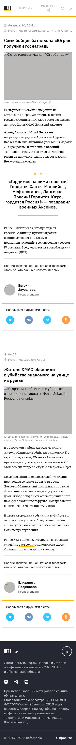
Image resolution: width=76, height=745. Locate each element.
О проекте (64, 738)
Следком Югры (34, 359)
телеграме (59, 266)
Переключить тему (70, 8)
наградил (49, 233)
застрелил (26, 544)
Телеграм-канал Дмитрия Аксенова (49, 30)
